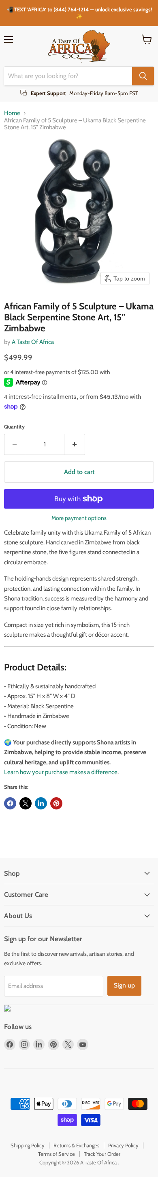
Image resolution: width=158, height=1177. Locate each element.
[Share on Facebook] (10, 803)
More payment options (79, 518)
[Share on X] (25, 803)
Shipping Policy (28, 1145)
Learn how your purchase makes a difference (60, 772)
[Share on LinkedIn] (41, 803)
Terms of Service (56, 1154)
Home (12, 113)
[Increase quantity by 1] (74, 444)
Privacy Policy (123, 1145)
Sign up (124, 985)
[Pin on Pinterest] (56, 803)
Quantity (14, 427)
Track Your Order (102, 1154)
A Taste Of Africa (33, 342)
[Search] (143, 76)
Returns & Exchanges (76, 1145)
